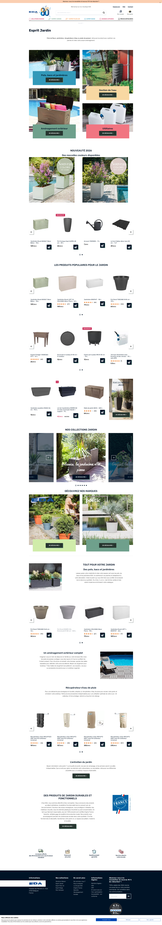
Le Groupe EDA (78, 886)
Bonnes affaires (108, 19)
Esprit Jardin (56, 19)
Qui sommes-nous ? (79, 881)
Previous (48, 457)
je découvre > (121, 415)
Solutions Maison (37, 19)
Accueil (80, 23)
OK (129, 896)
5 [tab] (84, 485)
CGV (92, 888)
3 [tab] (80, 485)
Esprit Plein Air (60, 886)
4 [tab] (82, 485)
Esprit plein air (74, 19)
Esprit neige (90, 19)
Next (113, 457)
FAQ (124, 7)
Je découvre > (54, 80)
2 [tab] (82, 254)
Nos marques (60, 890)
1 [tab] (80, 254)
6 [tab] (86, 485)
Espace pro (116, 7)
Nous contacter (78, 883)
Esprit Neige (59, 888)
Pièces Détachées (126, 19)
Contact (130, 7)
